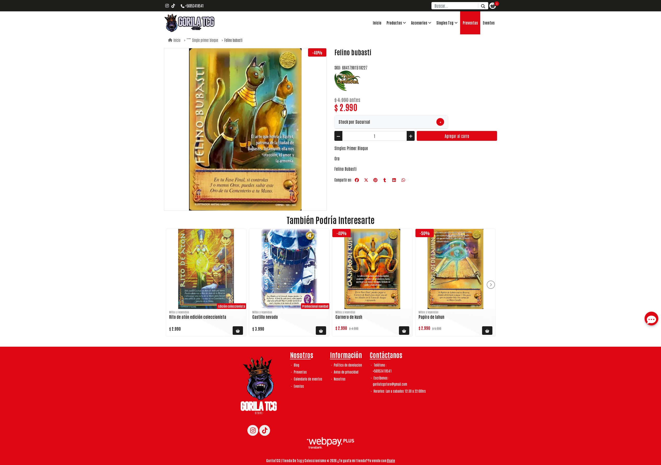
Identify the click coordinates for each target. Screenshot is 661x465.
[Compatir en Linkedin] (394, 180)
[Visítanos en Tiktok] (264, 430)
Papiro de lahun (431, 316)
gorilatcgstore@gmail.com (390, 384)
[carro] (492, 6)
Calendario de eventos (307, 379)
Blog (296, 365)
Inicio (377, 22)
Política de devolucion (347, 365)
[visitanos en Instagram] (167, 6)
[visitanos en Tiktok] (173, 6)
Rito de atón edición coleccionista (197, 316)
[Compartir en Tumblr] (385, 180)
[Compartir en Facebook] (357, 180)
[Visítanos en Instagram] (252, 430)
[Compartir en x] (366, 180)
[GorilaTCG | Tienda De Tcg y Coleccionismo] (190, 22)
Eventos (488, 22)
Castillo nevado (265, 316)
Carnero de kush (348, 316)
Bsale (391, 460)
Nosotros (339, 379)
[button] (396, 22)
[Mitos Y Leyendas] (347, 80)
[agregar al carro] (238, 330)
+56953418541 (194, 5)
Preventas (470, 22)
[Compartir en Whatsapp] (403, 180)
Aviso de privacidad (345, 372)
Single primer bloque (205, 40)
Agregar (457, 135)
